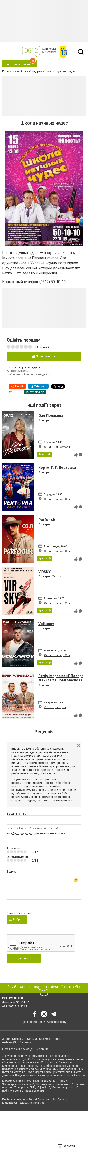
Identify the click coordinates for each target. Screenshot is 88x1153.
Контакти (39, 1022)
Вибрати (18, 919)
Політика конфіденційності (19, 1099)
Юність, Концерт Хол (57, 447)
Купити (43, 454)
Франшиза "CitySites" (15, 1002)
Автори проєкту (56, 1022)
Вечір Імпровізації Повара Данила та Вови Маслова (60, 678)
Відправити (24, 958)
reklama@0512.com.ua (17, 1042)
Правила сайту (47, 1099)
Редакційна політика (31, 1102)
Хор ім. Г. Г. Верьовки (57, 467)
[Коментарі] (80, 455)
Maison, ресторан (55, 707)
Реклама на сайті (13, 998)
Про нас (27, 1022)
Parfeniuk (46, 520)
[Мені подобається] (76, 455)
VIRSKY (44, 572)
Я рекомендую (45, 356)
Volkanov (46, 624)
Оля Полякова (50, 415)
